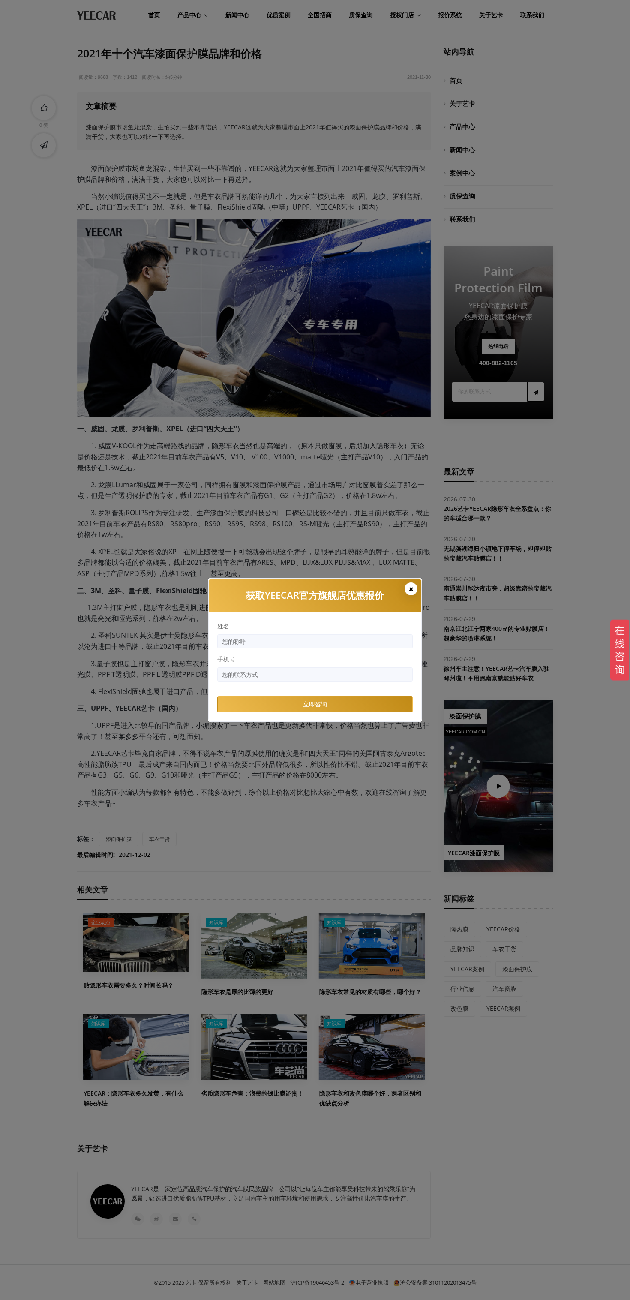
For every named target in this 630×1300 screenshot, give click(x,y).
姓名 (223, 626)
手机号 (226, 659)
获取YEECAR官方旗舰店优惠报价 (315, 594)
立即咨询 (315, 704)
